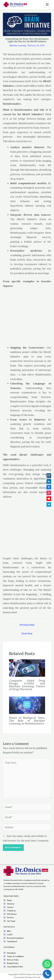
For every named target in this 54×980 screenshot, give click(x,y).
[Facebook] (49, 487)
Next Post (27, 633)
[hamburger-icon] (47, 4)
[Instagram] (49, 493)
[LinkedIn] (49, 481)
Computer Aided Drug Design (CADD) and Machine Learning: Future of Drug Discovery (27, 685)
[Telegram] (49, 504)
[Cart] (49, 475)
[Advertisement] (27, 317)
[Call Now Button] (47, 974)
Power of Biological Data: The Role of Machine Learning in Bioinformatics (27, 720)
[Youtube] (49, 498)
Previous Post (27, 624)
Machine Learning (18, 45)
